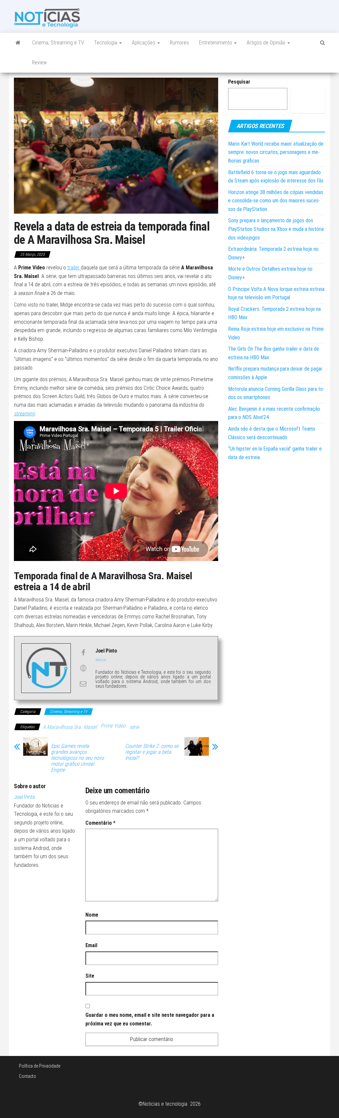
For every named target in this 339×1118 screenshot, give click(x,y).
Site (89, 976)
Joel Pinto (24, 797)
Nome (91, 915)
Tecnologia (106, 42)
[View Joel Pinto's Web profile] (83, 668)
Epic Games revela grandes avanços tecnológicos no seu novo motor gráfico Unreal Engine (77, 758)
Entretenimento (216, 42)
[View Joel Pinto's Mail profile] (83, 683)
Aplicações (144, 42)
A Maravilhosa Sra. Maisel (70, 727)
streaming (24, 413)
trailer (74, 267)
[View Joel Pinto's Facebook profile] (83, 652)
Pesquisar (239, 82)
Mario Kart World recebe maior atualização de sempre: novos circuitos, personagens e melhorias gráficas (275, 152)
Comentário (100, 823)
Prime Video (113, 726)
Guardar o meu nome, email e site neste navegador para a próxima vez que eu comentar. (149, 1019)
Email (91, 945)
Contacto (27, 1076)
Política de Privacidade (39, 1066)
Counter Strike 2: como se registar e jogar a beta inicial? (151, 752)
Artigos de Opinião (267, 42)
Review (39, 62)
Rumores (179, 42)
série (134, 727)
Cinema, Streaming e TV (58, 42)
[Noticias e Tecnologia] (18, 43)
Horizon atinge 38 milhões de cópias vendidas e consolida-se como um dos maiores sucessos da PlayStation (275, 200)
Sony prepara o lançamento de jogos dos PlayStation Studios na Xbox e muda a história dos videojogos (276, 229)
